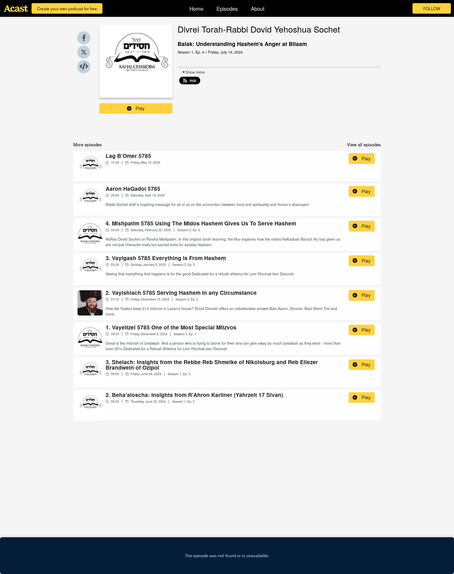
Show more (195, 72)
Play (140, 108)
